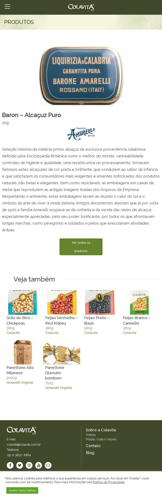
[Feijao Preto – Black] (100, 302)
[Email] (48, 465)
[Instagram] (29, 465)
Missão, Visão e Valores (101, 439)
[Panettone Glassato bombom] (61, 352)
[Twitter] (19, 465)
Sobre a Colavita (101, 430)
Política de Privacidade (108, 482)
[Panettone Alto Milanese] (22, 352)
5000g (20, 374)
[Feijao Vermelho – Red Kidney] (61, 302)
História (91, 435)
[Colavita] (81, 7)
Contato (93, 445)
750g (58, 377)
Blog (90, 452)
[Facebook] (10, 465)
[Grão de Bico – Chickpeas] (22, 302)
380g (19, 325)
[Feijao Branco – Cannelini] (139, 302)
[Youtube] (38, 465)
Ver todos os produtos (81, 247)
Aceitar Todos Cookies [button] (22, 490)
